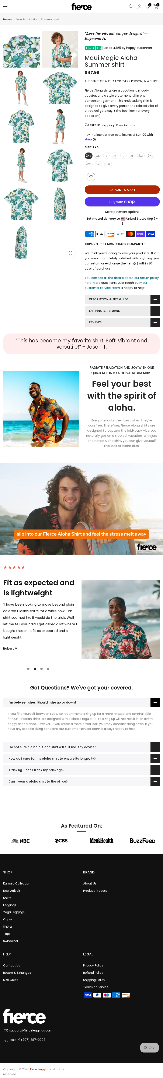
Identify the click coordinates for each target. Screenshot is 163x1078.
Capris (8, 919)
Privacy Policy (93, 965)
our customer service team (116, 285)
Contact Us (11, 965)
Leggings (9, 905)
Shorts (8, 926)
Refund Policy (93, 973)
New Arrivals (12, 891)
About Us (89, 883)
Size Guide (10, 980)
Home (7, 19)
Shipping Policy (94, 980)
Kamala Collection (16, 883)
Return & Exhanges (17, 973)
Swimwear (10, 941)
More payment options (122, 212)
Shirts (7, 898)
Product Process (95, 891)
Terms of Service (95, 987)
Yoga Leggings (14, 912)
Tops (6, 934)
